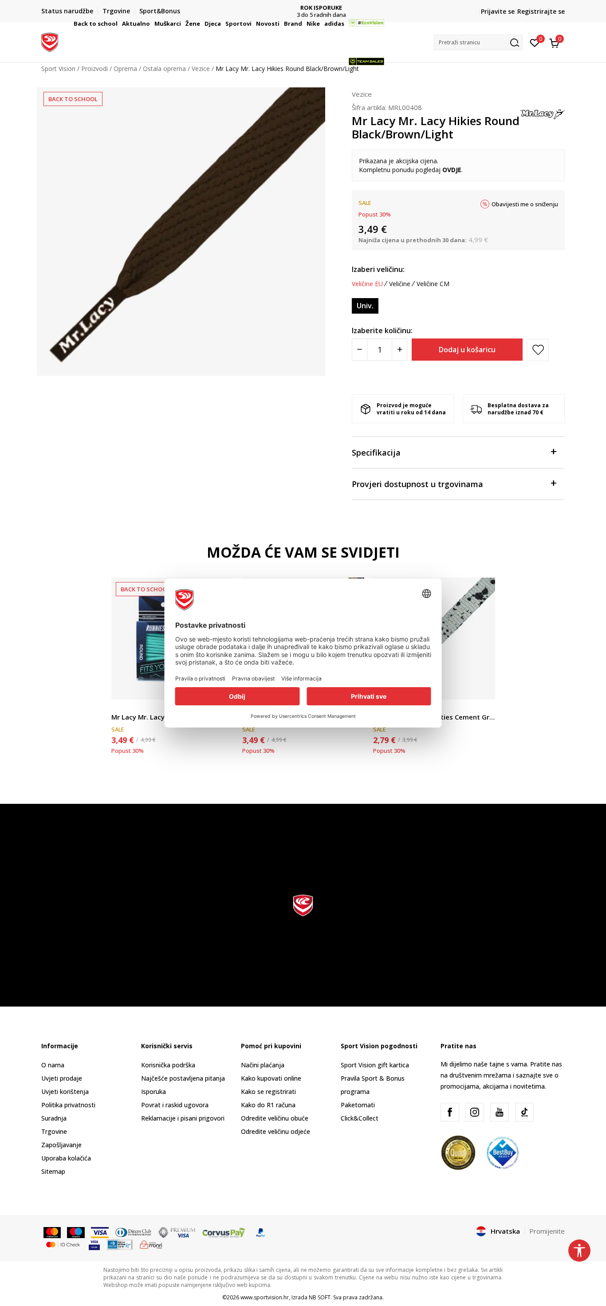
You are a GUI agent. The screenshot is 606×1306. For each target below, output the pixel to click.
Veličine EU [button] (367, 283)
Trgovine (54, 1131)
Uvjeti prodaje (61, 1078)
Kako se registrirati (268, 1091)
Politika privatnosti (68, 1105)
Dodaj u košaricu (467, 349)
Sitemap (53, 1171)
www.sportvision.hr (264, 1297)
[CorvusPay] (223, 1232)
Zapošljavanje (61, 1145)
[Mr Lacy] (542, 112)
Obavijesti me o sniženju (525, 204)
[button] (119, 23)
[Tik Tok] (524, 1112)
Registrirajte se (541, 11)
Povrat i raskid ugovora (175, 1105)
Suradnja (54, 1118)
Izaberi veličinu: (378, 269)
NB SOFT (320, 1297)
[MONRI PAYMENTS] (151, 1244)
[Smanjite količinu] (359, 349)
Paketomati (358, 1105)
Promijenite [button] (547, 1231)
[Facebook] (450, 1112)
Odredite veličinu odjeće (275, 1131)
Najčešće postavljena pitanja (183, 1078)
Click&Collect (359, 1118)
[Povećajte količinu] (399, 349)
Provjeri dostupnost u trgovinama (417, 484)
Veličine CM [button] (433, 283)
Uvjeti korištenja (65, 1091)
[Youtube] (499, 1112)
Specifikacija (376, 452)
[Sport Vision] (49, 41)
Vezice (362, 94)
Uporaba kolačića (66, 1158)
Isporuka (153, 1091)
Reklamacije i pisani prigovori (182, 1118)
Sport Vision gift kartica (375, 1065)
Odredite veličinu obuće (274, 1118)
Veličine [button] (399, 283)
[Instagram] (475, 1112)
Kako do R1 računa (268, 1105)
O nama (52, 1065)
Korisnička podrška (168, 1065)
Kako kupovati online (271, 1078)
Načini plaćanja (262, 1065)
